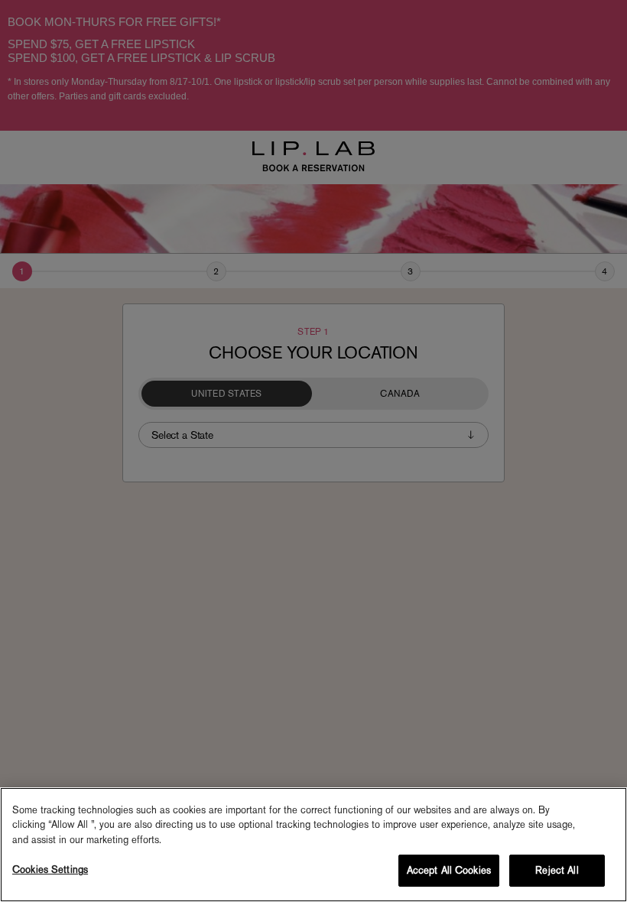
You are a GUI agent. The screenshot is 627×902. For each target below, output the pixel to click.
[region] (313, 844)
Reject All (556, 870)
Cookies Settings (50, 869)
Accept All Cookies (449, 870)
